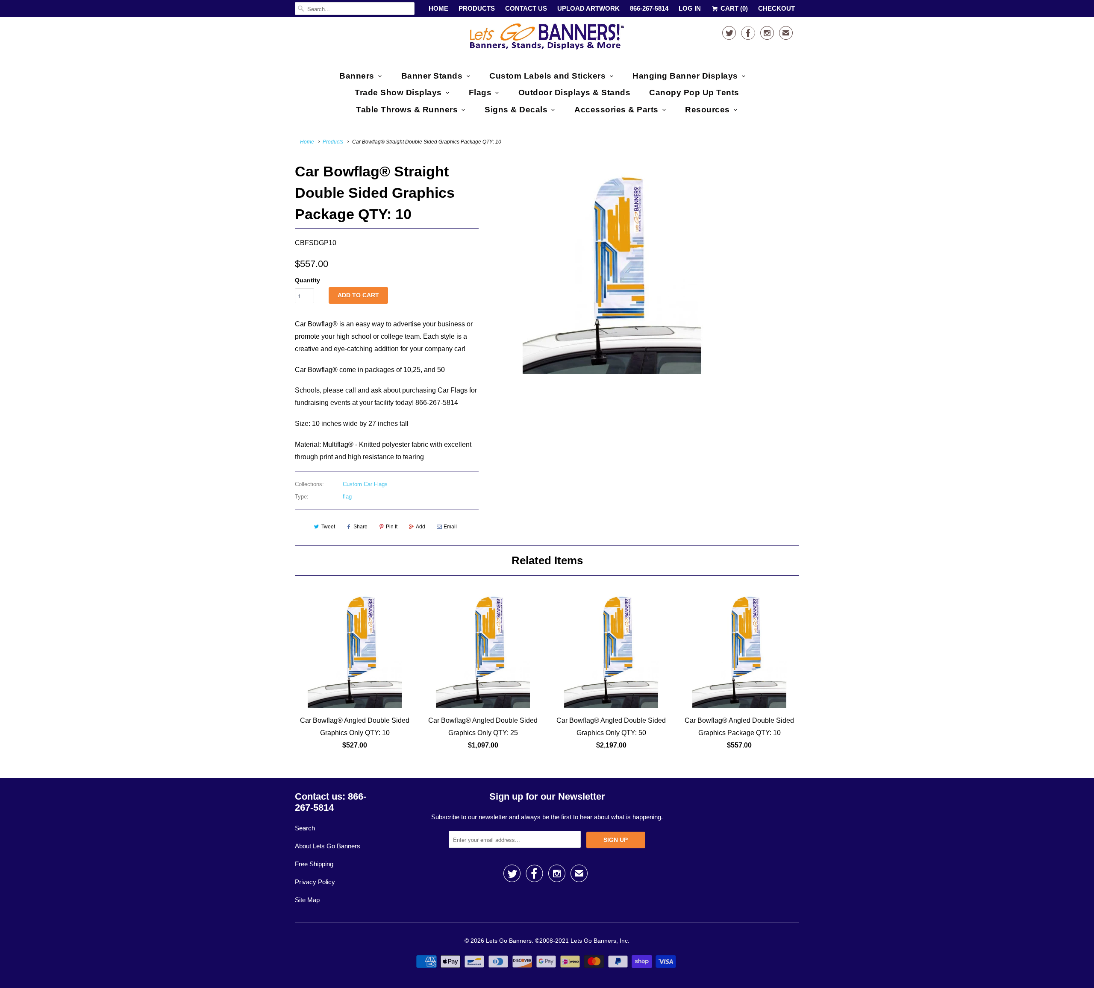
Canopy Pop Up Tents (694, 92)
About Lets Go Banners (327, 846)
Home (438, 8)
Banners (356, 75)
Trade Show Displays (398, 92)
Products (477, 8)
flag (347, 496)
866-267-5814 (649, 8)
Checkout (776, 8)
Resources (707, 109)
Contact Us (526, 8)
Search (305, 828)
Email (450, 527)
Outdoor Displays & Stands (574, 92)
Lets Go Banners (509, 940)
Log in (690, 8)
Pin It (391, 527)
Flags (480, 92)
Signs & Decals (516, 109)
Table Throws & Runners (407, 109)
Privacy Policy (315, 881)
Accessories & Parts (616, 109)
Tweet (328, 527)
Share (360, 527)
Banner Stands (432, 75)
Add (420, 527)
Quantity (307, 280)
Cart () (733, 8)
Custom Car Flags (365, 484)
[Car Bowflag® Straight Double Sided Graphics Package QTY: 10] (612, 267)
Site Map (307, 899)
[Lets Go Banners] (547, 38)
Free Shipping (314, 864)
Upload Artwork (588, 8)
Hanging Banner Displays (685, 75)
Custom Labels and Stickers (547, 75)
